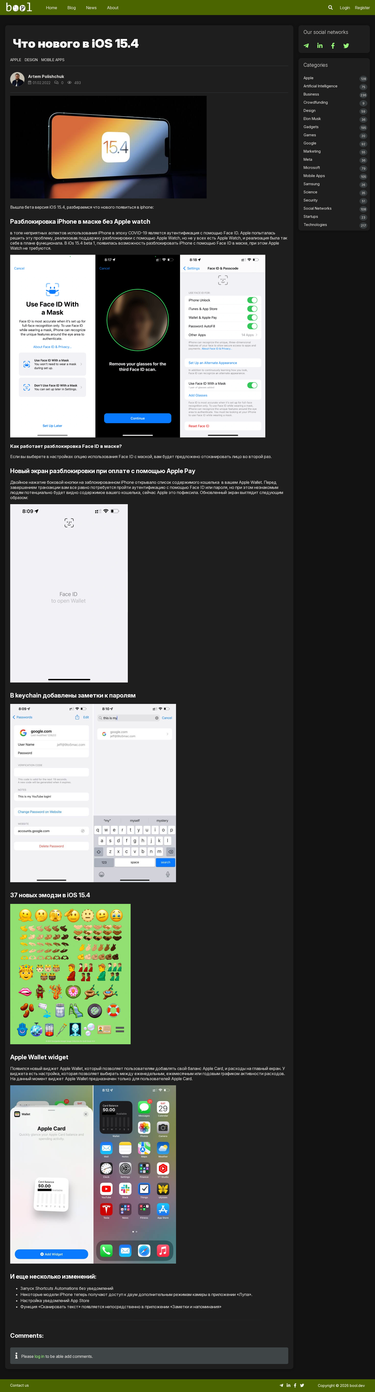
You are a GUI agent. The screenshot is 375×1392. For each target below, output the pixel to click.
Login (345, 7)
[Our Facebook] (333, 46)
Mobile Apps (53, 60)
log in (39, 1356)
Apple (15, 60)
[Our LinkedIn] (320, 46)
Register (362, 7)
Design (31, 60)
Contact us (19, 1385)
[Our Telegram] (307, 46)
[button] (330, 7)
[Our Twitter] (346, 46)
